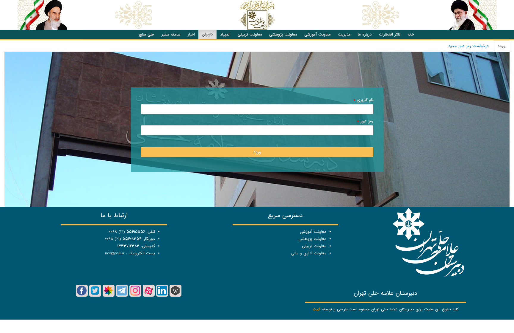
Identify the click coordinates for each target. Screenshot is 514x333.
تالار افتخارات (389, 34)
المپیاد (225, 34)
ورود (499, 47)
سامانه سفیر (171, 34)
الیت (316, 309)
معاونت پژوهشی (283, 34)
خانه (411, 34)
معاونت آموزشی (317, 34)
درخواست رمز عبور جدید (468, 46)
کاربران (207, 34)
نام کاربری (363, 100)
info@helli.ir (115, 253)
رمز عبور (365, 121)
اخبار (191, 34)
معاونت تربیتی (250, 34)
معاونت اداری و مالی (308, 253)
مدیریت (344, 34)
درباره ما (365, 34)
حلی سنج (146, 34)
